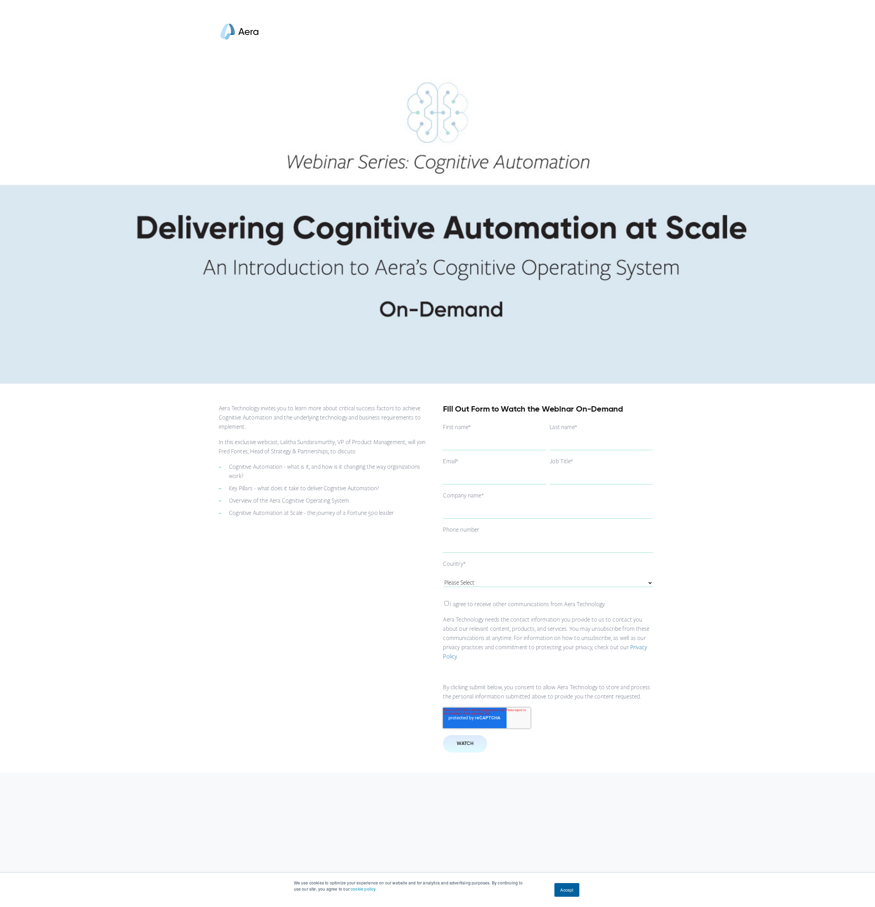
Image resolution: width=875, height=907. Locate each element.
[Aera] (239, 38)
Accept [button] (566, 890)
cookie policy (363, 889)
